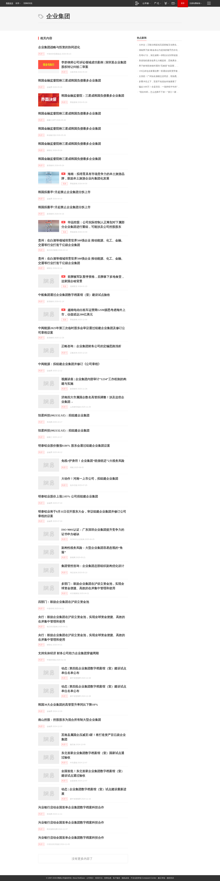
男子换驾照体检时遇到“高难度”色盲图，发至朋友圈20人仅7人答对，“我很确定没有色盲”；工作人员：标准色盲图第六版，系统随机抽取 (160, 66)
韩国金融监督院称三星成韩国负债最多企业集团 (69, 80)
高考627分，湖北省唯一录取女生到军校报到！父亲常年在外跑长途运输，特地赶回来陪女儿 (160, 55)
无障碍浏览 (27, 3)
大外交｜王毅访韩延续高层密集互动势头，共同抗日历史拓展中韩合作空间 (160, 45)
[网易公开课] (146, 3)
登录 (183, 3)
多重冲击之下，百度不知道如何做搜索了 (158, 81)
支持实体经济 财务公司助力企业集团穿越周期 (68, 653)
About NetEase (79, 878)
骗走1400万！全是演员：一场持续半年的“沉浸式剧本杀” (160, 87)
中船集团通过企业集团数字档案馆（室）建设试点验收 (74, 294)
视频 (64, 184)
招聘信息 (107, 878)
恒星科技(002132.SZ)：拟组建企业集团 (63, 415)
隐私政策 (125, 878)
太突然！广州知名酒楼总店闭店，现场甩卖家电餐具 (160, 76)
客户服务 (116, 878)
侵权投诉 (170, 878)
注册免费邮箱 (194, 3)
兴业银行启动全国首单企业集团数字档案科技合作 (71, 807)
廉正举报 (161, 878)
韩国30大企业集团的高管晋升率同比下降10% (68, 704)
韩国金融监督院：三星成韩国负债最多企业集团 (92, 95)
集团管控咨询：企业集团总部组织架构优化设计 (92, 566)
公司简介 (90, 878)
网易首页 (9, 3)
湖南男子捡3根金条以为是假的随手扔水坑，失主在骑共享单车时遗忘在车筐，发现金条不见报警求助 (160, 50)
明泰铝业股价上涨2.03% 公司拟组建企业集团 (68, 496)
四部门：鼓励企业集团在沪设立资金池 (63, 601)
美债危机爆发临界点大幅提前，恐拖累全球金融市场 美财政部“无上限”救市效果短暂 (160, 60)
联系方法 (99, 878)
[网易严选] (157, 3)
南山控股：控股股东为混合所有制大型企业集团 (69, 719)
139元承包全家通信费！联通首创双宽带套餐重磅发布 (160, 71)
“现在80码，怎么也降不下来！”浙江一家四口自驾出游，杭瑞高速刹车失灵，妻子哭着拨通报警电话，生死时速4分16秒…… (160, 92)
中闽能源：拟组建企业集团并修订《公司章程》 (69, 364)
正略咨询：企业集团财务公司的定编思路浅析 (91, 346)
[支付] (166, 3)
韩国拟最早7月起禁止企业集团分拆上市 (64, 192)
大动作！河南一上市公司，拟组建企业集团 (89, 478)
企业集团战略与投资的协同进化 (59, 47)
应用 (17, 3)
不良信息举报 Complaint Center (143, 878)
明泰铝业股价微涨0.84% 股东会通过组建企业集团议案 (74, 445)
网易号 (41, 54)
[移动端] (137, 3)
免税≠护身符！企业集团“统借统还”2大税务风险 (92, 460)
